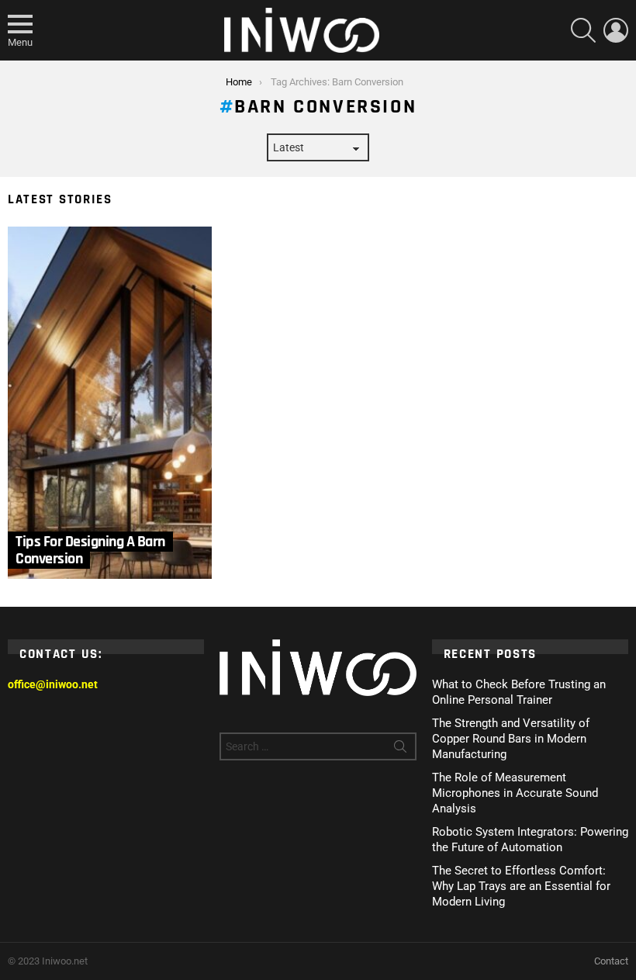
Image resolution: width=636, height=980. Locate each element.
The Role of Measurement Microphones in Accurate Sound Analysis (515, 793)
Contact (611, 961)
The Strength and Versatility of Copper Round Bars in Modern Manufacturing (510, 738)
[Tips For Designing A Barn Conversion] (110, 403)
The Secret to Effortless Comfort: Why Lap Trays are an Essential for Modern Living (521, 886)
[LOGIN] (615, 30)
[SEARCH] (583, 30)
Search (400, 749)
